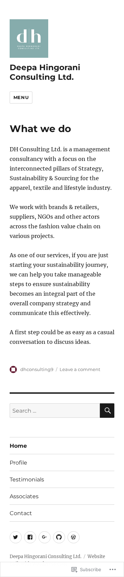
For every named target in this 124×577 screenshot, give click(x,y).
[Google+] (45, 537)
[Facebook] (30, 537)
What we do (40, 128)
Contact (21, 513)
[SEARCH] (107, 410)
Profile (18, 462)
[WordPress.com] (74, 537)
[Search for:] (55, 410)
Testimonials (27, 479)
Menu (21, 97)
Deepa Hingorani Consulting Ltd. (45, 72)
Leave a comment (80, 369)
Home (18, 446)
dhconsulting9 (36, 369)
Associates (24, 496)
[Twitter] (16, 537)
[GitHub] (59, 537)
